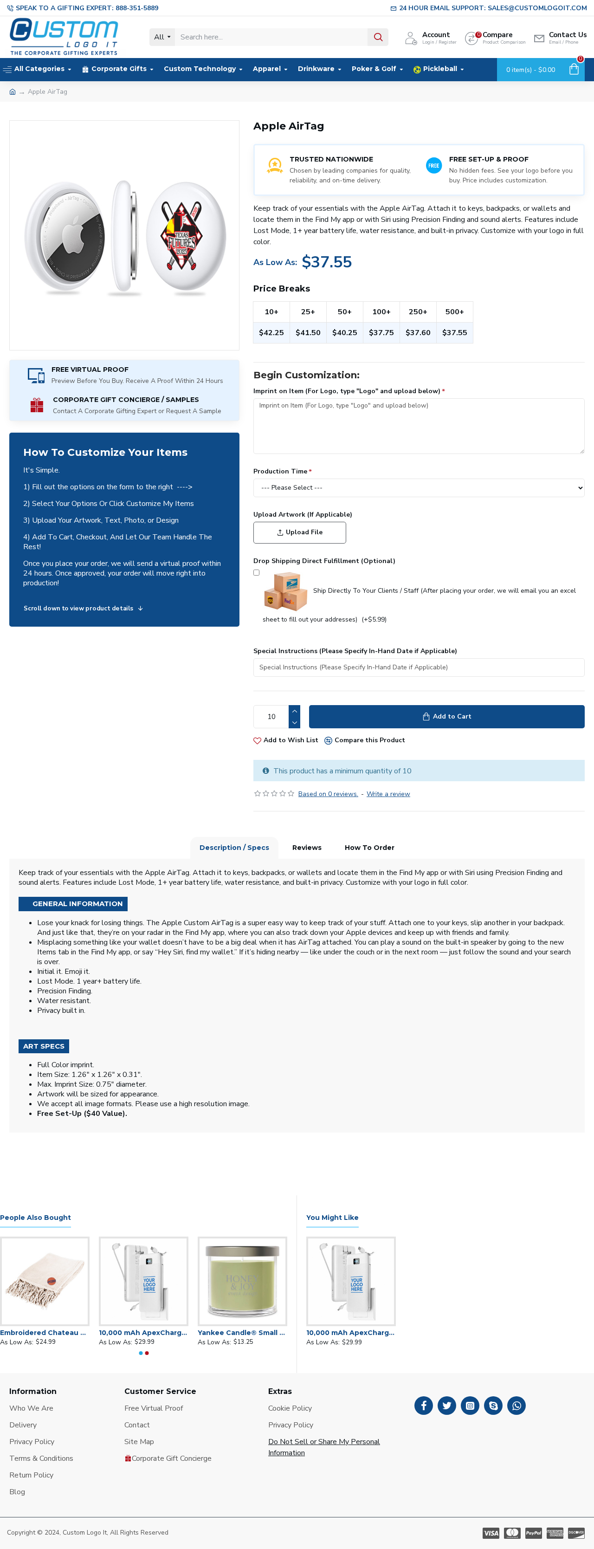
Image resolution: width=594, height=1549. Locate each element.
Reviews (307, 847)
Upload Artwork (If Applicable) (302, 514)
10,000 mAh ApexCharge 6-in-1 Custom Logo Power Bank (143, 1333)
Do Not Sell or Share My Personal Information (324, 1447)
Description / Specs (234, 847)
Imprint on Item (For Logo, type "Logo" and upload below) (346, 391)
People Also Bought (35, 1218)
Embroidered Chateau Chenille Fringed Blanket (45, 1333)
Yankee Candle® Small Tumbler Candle (242, 1333)
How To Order (369, 847)
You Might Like (332, 1218)
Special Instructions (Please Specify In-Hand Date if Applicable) (355, 651)
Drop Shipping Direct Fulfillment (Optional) (324, 561)
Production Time (280, 471)
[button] (140, 1353)
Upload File (304, 532)
